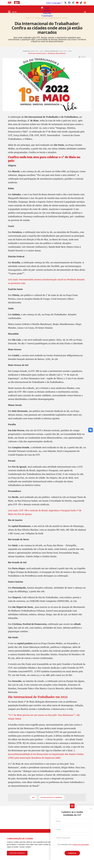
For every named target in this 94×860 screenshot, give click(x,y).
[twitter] (65, 2)
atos (33, 797)
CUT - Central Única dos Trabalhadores (45, 18)
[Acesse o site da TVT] (9, 3)
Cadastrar (72, 853)
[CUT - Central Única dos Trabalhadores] (47, 12)
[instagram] (73, 2)
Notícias (65, 18)
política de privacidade (81, 844)
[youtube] (77, 2)
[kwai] (85, 2)
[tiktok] (81, 2)
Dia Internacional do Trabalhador (51, 797)
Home (28, 18)
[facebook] (69, 2)
